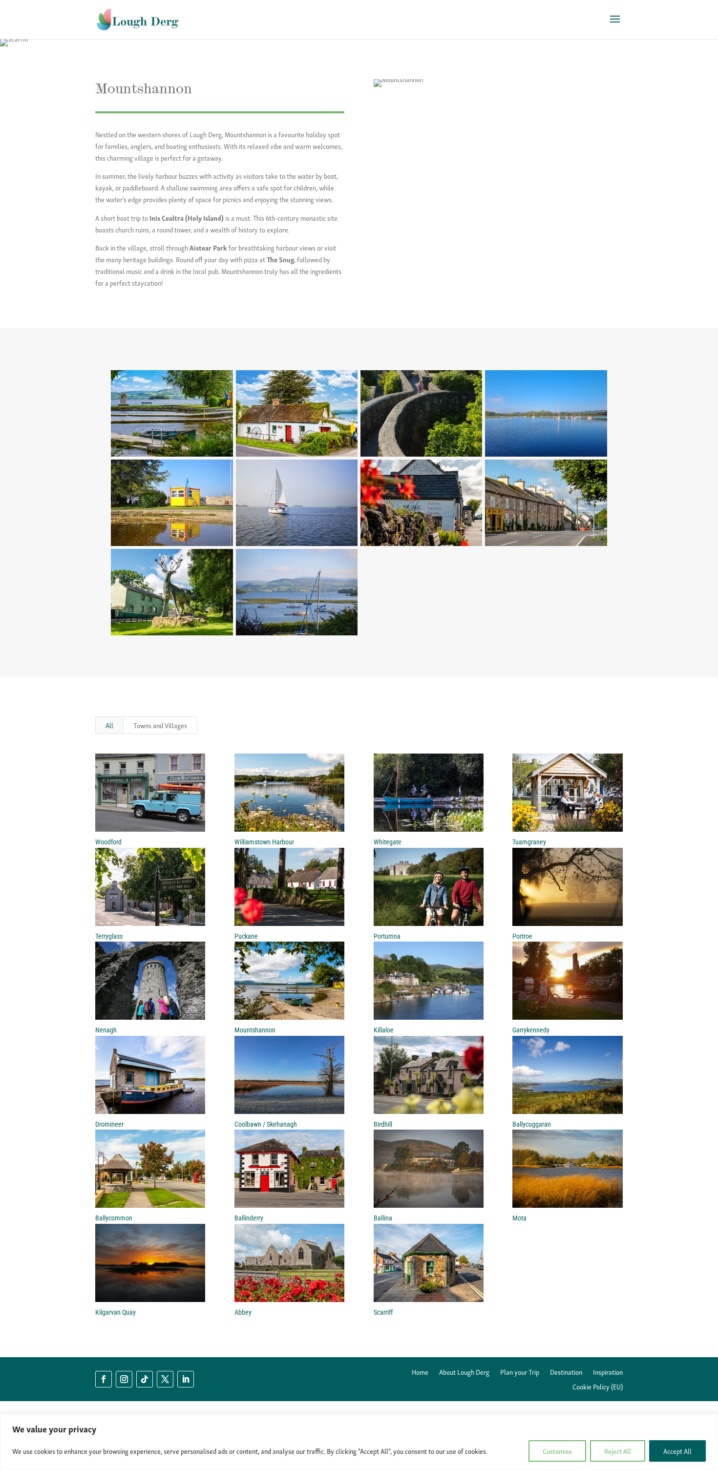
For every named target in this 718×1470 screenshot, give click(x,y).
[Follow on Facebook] (103, 1379)
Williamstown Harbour (264, 842)
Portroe (522, 936)
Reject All (617, 1450)
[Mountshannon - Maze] (421, 456)
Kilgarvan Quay (115, 1312)
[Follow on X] (165, 1379)
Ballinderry (248, 1218)
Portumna (387, 936)
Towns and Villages (160, 725)
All (109, 725)
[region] (359, 1442)
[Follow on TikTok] (144, 1379)
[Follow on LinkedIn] (185, 1379)
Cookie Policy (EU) (597, 1387)
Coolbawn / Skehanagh (265, 1124)
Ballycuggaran (531, 1124)
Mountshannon (254, 1030)
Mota (519, 1218)
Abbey (243, 1312)
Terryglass (109, 936)
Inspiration (608, 1372)
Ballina (383, 1218)
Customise (557, 1450)
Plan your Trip (519, 1372)
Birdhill (383, 1124)
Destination (566, 1372)
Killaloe (384, 1030)
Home (420, 1372)
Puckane (246, 936)
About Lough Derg (464, 1372)
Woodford (108, 842)
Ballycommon (113, 1218)
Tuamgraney (529, 842)
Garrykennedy (530, 1030)
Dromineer (109, 1124)
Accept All (677, 1450)
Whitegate (387, 842)
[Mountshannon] (171, 456)
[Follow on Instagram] (124, 1379)
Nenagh (106, 1030)
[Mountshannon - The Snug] (421, 545)
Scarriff (383, 1312)
